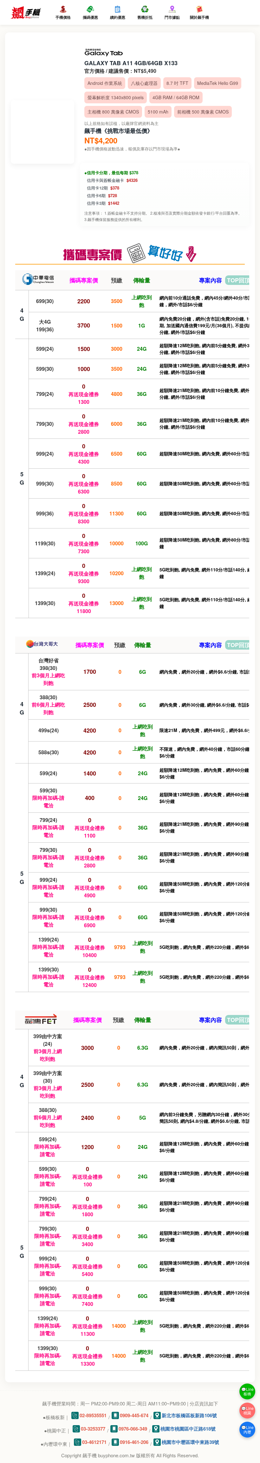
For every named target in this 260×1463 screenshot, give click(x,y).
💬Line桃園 (247, 1410)
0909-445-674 (134, 1415)
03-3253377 (93, 1428)
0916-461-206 (134, 1442)
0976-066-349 (133, 1428)
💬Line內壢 (247, 1429)
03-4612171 (94, 1442)
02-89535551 (93, 1415)
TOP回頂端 (241, 280)
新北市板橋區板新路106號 (189, 1415)
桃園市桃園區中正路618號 (188, 1428)
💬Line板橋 (247, 1391)
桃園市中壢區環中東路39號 (190, 1442)
